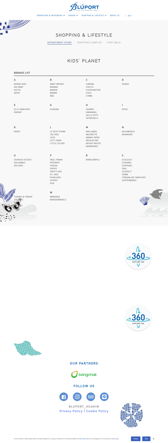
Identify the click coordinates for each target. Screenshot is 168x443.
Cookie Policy (97, 411)
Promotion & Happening (49, 15)
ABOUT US (115, 15)
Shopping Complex (89, 42)
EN (129, 15)
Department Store (59, 42)
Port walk (114, 42)
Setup (117, 439)
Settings (135, 439)
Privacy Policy (71, 411)
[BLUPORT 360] (138, 256)
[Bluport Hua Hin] (84, 6)
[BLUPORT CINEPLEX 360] (138, 318)
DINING (72, 15)
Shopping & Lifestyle (92, 15)
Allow (146, 439)
